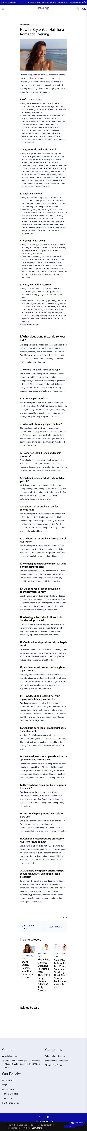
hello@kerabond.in (13, 1056)
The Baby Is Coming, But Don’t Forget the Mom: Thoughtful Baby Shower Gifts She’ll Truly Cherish (44, 975)
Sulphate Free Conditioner (56, 1061)
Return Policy (8, 1089)
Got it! (69, 1126)
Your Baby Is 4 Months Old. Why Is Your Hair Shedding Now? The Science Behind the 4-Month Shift (60, 973)
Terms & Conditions (10, 1094)
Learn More (37, 1128)
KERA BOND (47, 1121)
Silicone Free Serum (53, 1065)
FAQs (4, 1085)
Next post (55, 927)
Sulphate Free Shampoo (55, 1056)
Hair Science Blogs (10, 1103)
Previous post (29, 926)
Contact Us (7, 1098)
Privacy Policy (8, 1080)
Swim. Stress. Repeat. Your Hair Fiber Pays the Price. (27, 969)
